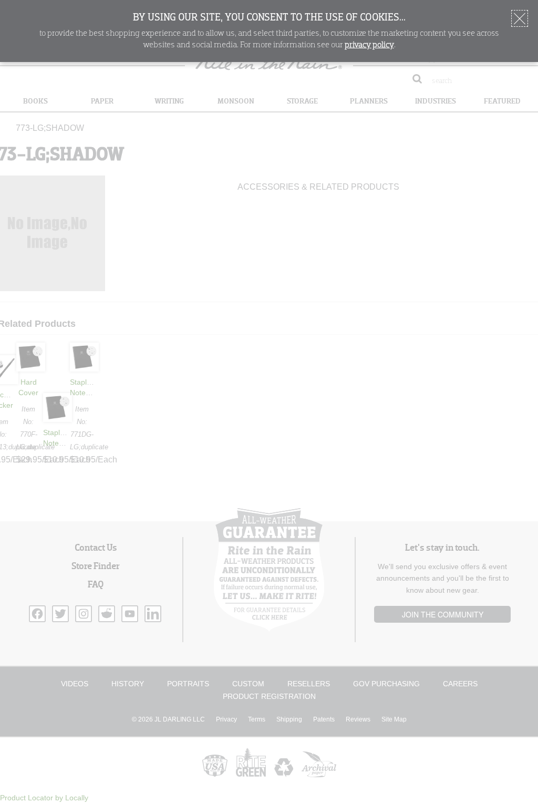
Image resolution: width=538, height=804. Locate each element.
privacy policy (369, 45)
